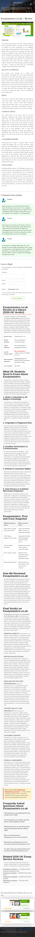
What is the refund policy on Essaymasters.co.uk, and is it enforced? (15, 836)
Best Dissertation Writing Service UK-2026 (15, 8)
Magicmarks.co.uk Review (10, 880)
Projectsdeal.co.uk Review (10, 869)
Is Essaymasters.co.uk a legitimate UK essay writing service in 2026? (17, 814)
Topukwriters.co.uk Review (10, 876)
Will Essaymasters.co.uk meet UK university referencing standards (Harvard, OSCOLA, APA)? (17, 828)
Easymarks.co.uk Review (9, 873)
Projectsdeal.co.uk (19, 358)
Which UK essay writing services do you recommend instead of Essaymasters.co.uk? (17, 843)
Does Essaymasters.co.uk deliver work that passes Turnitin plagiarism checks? (16, 820)
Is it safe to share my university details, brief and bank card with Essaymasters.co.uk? (17, 849)
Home (3, 8)
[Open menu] (30, 4)
